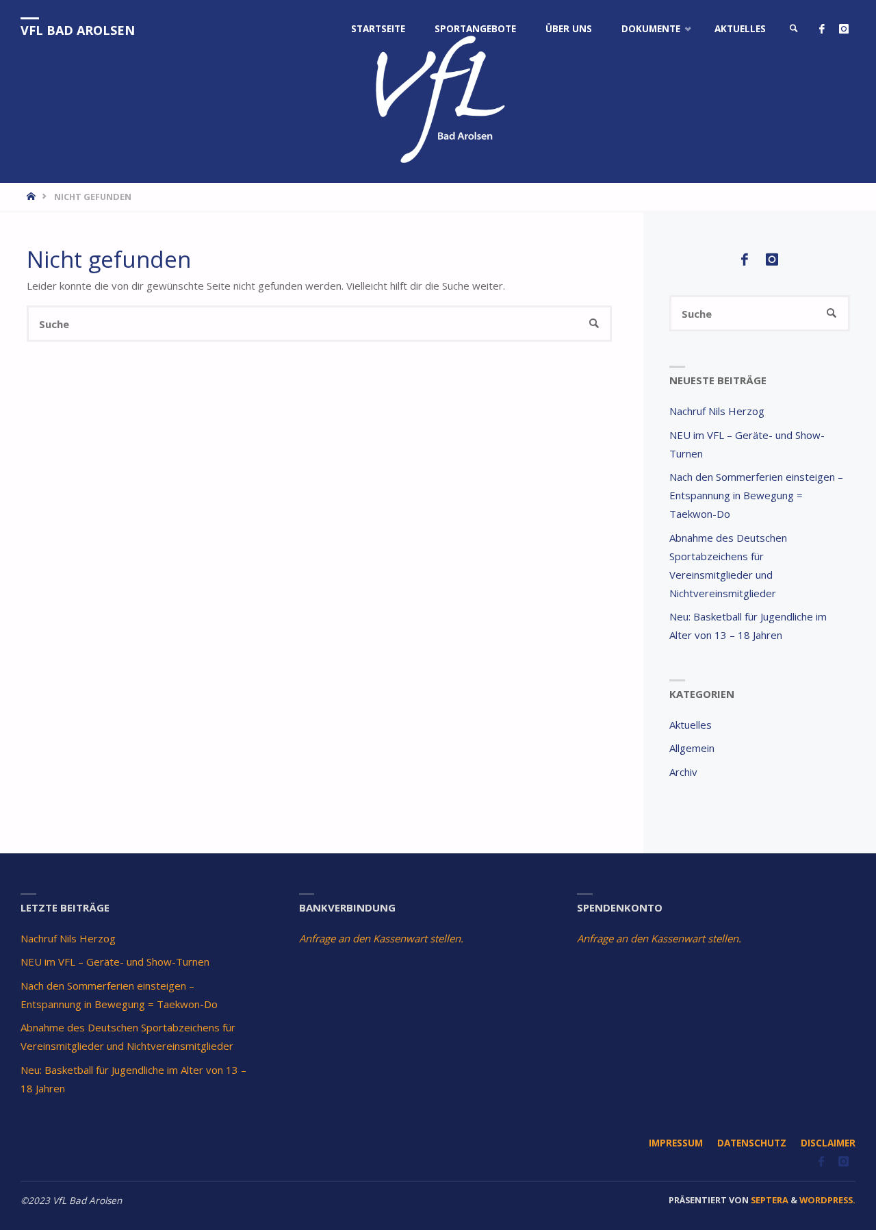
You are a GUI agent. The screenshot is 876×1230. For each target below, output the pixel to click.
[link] (794, 29)
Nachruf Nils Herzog (716, 411)
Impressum (676, 1143)
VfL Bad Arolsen (78, 30)
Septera (768, 1200)
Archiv (683, 772)
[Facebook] (822, 29)
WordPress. (827, 1200)
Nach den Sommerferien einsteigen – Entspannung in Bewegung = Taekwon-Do (756, 495)
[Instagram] (843, 29)
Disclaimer (828, 1143)
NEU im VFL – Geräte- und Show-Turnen (115, 961)
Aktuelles (690, 724)
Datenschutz (751, 1143)
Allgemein (691, 748)
